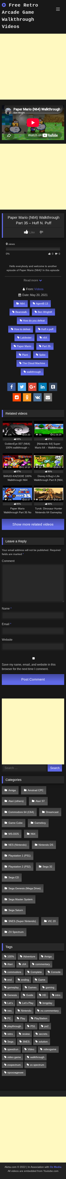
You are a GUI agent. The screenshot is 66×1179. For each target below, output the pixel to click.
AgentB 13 (42, 303)
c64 (24, 964)
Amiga (12, 790)
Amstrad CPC (35, 790)
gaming (50, 987)
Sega (10, 1041)
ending (25, 979)
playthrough (14, 1026)
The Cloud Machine (33, 363)
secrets (43, 1033)
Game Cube (15, 822)
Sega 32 (47, 866)
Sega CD (13, 877)
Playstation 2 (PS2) (19, 866)
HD (44, 995)
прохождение (15, 1072)
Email (6, 624)
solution (43, 1041)
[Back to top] (55, 1168)
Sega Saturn (15, 910)
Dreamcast (52, 812)
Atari (10, 964)
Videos (38, 289)
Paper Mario (24, 346)
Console (55, 972)
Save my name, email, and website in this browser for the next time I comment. (29, 666)
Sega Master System (20, 899)
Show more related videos (33, 524)
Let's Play (27, 1002)
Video (31, 1049)
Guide (29, 995)
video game (14, 1057)
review (26, 1033)
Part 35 (46, 346)
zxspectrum (14, 1064)
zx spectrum (37, 1064)
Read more (31, 280)
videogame (49, 1049)
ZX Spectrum (16, 931)
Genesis (12, 995)
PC (9, 1018)
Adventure (29, 956)
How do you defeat (34, 320)
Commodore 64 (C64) (21, 812)
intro (57, 995)
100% (10, 956)
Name (7, 608)
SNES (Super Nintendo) (22, 921)
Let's (10, 1002)
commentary (42, 964)
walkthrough (34, 371)
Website (7, 639)
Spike (42, 354)
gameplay (13, 987)
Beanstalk (21, 311)
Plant (25, 354)
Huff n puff (47, 329)
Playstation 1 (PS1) (19, 855)
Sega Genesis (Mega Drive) (24, 888)
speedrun (12, 1049)
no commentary (50, 1010)
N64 (22, 303)
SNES (26, 1041)
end (9, 979)
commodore (14, 972)
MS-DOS (13, 833)
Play (22, 1018)
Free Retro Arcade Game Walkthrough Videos (20, 16)
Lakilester (26, 337)
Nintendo (26, 1010)
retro (10, 1033)
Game (41, 979)
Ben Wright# (45, 311)
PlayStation (40, 1018)
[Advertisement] (33, 67)
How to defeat (22, 329)
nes (9, 1010)
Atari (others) (16, 801)
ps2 (46, 1026)
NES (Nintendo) (17, 844)
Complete (36, 972)
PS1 (32, 1026)
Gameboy (40, 822)
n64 (45, 337)
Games (32, 987)
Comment (8, 561)
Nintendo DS (45, 844)
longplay (47, 1002)
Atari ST (40, 801)
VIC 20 (52, 921)
